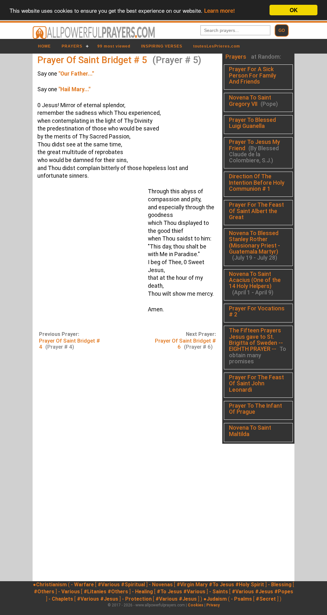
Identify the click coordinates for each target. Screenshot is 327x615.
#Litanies (95, 592)
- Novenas (161, 585)
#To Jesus (221, 585)
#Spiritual (133, 585)
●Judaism (215, 599)
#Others (44, 592)
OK (294, 10)
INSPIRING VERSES (161, 46)
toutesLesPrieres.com (216, 46)
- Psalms (241, 599)
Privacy (213, 605)
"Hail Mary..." (74, 89)
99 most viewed (113, 46)
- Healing (142, 592)
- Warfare (82, 585)
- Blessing (280, 585)
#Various (109, 585)
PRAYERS (72, 46)
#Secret (266, 599)
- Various (69, 592)
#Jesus (264, 592)
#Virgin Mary (192, 585)
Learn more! (219, 10)
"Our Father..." (76, 73)
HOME (44, 46)
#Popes (283, 592)
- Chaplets (61, 599)
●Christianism (50, 585)
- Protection (137, 599)
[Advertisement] (87, 248)
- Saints (218, 592)
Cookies (195, 605)
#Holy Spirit (249, 585)
